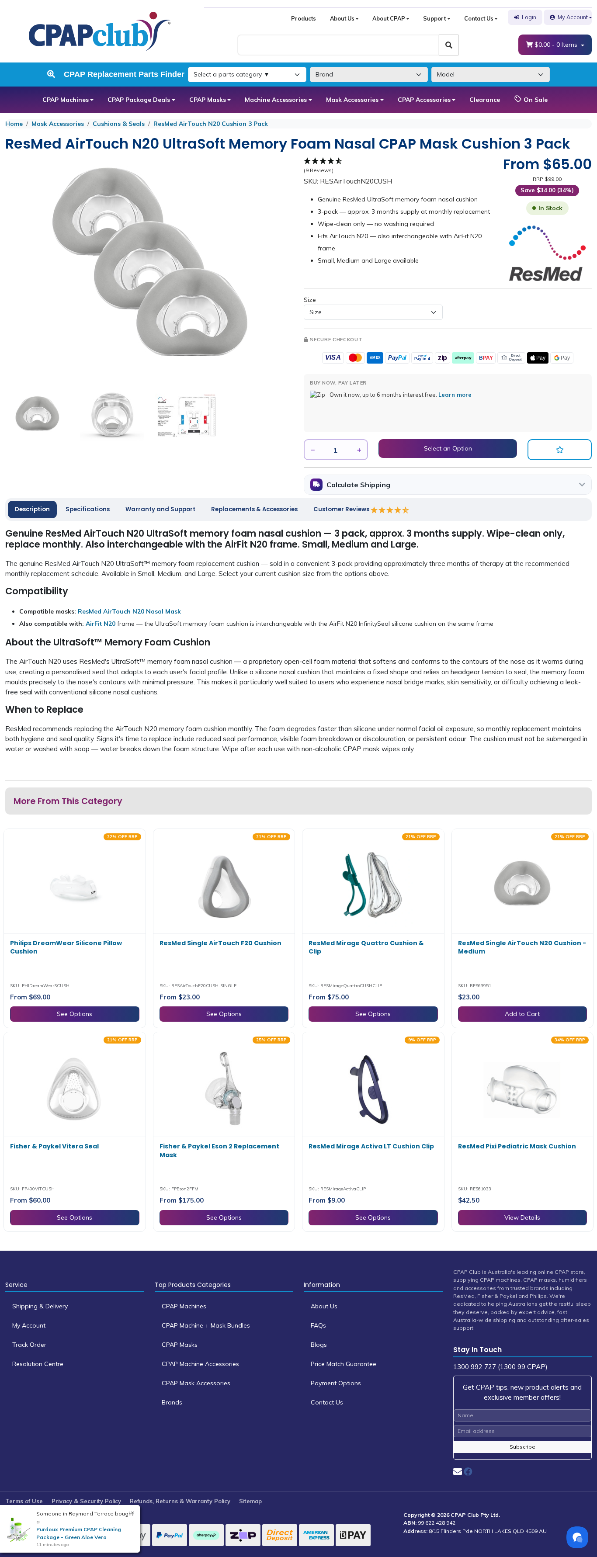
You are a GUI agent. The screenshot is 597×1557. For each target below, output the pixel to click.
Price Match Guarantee (343, 1364)
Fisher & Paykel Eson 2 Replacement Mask (219, 1150)
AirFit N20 (100, 624)
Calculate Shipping (358, 484)
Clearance (484, 100)
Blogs (319, 1345)
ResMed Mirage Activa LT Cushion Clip (371, 1146)
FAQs (318, 1325)
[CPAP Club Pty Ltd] (99, 31)
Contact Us (478, 18)
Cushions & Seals (119, 124)
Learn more (455, 394)
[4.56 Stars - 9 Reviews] (390, 509)
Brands (172, 1402)
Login (529, 17)
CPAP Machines (65, 100)
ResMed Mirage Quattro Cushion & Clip (366, 947)
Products (303, 18)
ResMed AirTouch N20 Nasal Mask (129, 611)
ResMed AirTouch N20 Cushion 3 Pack (210, 124)
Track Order (29, 1345)
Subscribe (522, 1446)
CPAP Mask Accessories (196, 1383)
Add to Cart (522, 1014)
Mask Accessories (352, 100)
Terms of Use (24, 1501)
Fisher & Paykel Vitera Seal (54, 1146)
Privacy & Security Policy (86, 1501)
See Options (74, 1014)
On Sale (535, 100)
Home (14, 124)
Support (434, 18)
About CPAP (388, 18)
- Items (557, 45)
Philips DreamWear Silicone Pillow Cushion (66, 947)
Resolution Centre (37, 1364)
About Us (342, 18)
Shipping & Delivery (40, 1306)
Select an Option (448, 448)
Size (310, 300)
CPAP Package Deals (139, 100)
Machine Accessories (276, 100)
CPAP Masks (207, 100)
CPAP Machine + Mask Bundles (206, 1325)
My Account (573, 17)
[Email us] (457, 1471)
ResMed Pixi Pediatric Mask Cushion (517, 1146)
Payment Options (336, 1383)
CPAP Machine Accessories (200, 1364)
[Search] (449, 45)
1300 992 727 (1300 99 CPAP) (500, 1367)
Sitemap (250, 1501)
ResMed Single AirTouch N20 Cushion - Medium (522, 947)
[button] (560, 449)
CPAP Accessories (424, 100)
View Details (522, 1217)
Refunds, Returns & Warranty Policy (180, 1501)
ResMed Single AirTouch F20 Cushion (220, 943)
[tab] (32, 509)
